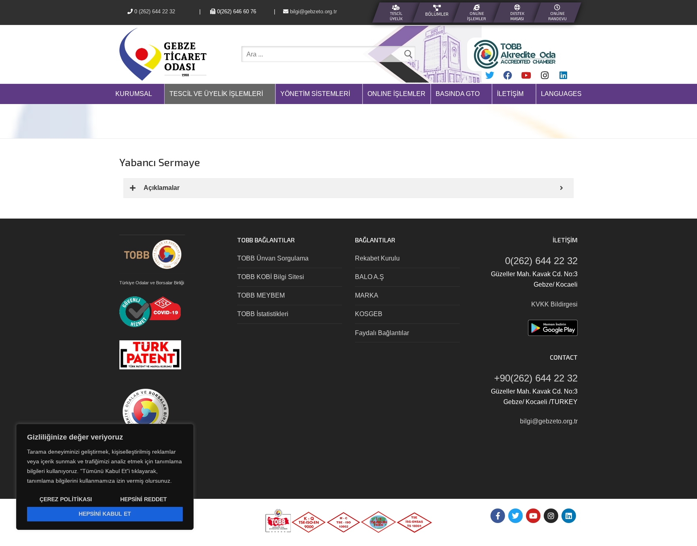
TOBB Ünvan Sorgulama (273, 258)
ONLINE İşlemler (396, 93)
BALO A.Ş (369, 276)
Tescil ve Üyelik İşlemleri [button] (216, 93)
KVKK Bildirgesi (554, 304)
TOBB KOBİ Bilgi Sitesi (270, 276)
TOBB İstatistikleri (262, 314)
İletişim (510, 93)
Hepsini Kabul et (105, 514)
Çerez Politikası (66, 499)
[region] (105, 477)
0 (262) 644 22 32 (154, 11)
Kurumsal (133, 93)
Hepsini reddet (143, 499)
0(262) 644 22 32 (541, 260)
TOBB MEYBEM (261, 295)
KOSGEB (368, 314)
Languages (561, 93)
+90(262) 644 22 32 (536, 378)
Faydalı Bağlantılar (382, 332)
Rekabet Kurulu (377, 258)
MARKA (366, 295)
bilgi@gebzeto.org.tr (332, 11)
